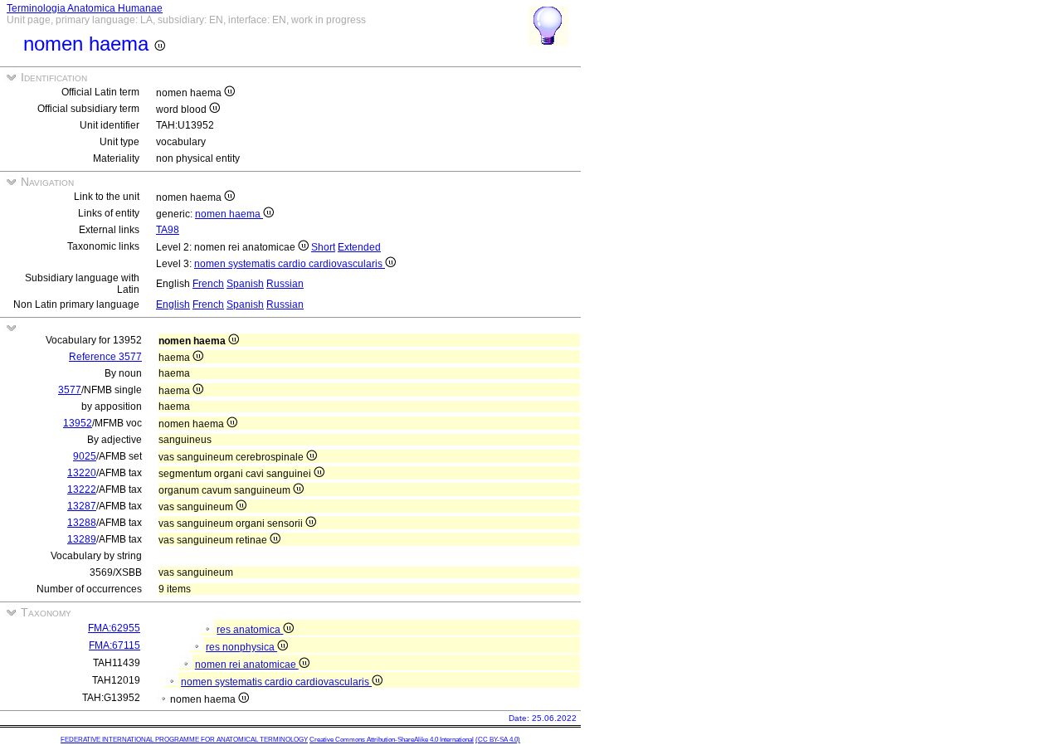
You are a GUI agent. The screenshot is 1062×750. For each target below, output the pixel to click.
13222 (81, 489)
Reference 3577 (105, 357)
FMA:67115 (114, 645)
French (208, 284)
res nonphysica (241, 647)
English (173, 304)
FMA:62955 (114, 628)
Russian (285, 284)
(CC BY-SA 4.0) (497, 739)
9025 (84, 456)
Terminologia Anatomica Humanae (85, 8)
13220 (81, 473)
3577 (69, 390)
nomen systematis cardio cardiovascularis (289, 264)
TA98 (167, 230)
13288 (81, 522)
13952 (77, 423)
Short (323, 247)
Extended (359, 247)
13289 (81, 539)
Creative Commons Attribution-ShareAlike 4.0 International (391, 739)
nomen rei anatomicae (247, 664)
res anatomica (250, 630)
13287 (81, 506)
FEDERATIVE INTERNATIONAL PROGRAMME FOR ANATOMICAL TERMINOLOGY (184, 739)
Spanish (245, 284)
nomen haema (229, 214)
